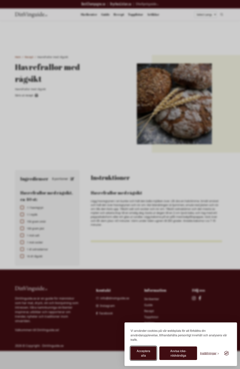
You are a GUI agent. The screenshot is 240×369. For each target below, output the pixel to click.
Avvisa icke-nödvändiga (178, 353)
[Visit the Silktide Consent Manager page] (226, 353)
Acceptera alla (143, 353)
